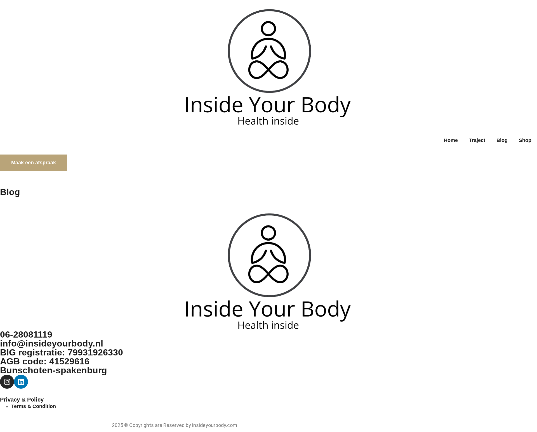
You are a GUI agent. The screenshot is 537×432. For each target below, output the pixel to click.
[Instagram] (7, 382)
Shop (525, 140)
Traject (477, 140)
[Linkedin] (21, 382)
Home (451, 140)
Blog (502, 140)
